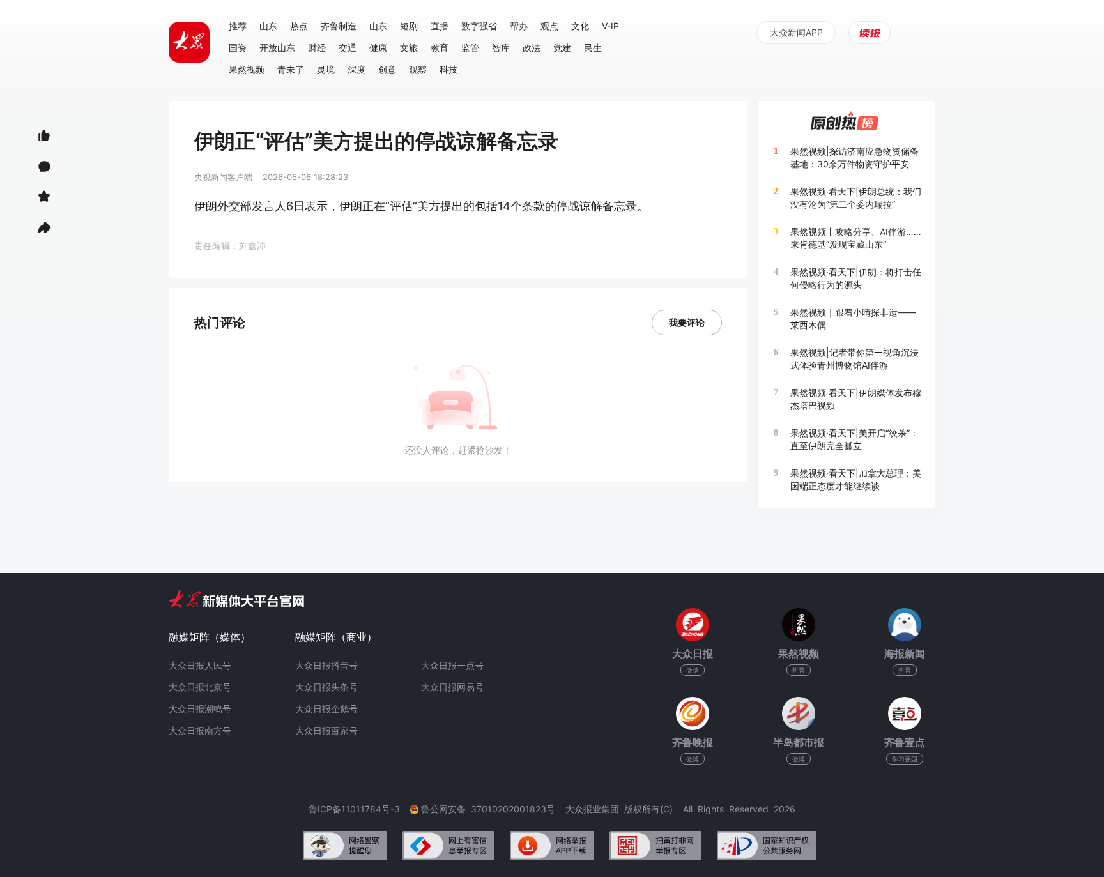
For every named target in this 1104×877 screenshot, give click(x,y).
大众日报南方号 (200, 730)
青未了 (290, 69)
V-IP (610, 25)
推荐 (238, 25)
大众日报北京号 (200, 687)
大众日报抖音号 (326, 665)
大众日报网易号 (452, 687)
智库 (501, 47)
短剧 (409, 25)
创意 (387, 69)
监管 (470, 47)
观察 (418, 69)
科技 (448, 69)
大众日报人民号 (200, 665)
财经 (317, 47)
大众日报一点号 (452, 665)
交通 (347, 47)
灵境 (326, 69)
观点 (549, 25)
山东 (268, 25)
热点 (299, 25)
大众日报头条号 (326, 687)
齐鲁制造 (338, 25)
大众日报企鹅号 (326, 708)
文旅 (409, 47)
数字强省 (479, 25)
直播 (439, 25)
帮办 (519, 25)
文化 (580, 25)
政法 (531, 47)
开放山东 (277, 47)
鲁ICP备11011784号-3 (359, 809)
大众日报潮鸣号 (200, 708)
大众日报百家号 (326, 730)
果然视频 (246, 69)
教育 (439, 47)
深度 (356, 69)
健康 (378, 47)
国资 (238, 47)
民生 (593, 47)
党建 (562, 47)
